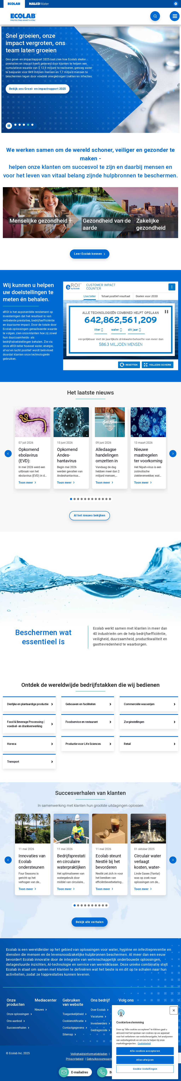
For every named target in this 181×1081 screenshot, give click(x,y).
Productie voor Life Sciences (83, 744)
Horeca (11, 744)
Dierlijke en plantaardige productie (27, 704)
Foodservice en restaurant (82, 722)
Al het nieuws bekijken (89, 515)
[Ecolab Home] (19, 17)
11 (106, 499)
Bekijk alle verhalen (89, 922)
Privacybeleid (74, 1059)
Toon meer (26, 482)
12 (110, 499)
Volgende (172, 453)
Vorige (8, 453)
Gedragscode (99, 1030)
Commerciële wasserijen (139, 704)
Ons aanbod (14, 1021)
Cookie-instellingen (145, 1069)
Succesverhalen (16, 1027)
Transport (13, 761)
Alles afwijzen (145, 1059)
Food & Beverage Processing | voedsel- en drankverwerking (25, 724)
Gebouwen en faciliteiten (81, 704)
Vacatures (97, 1016)
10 (103, 499)
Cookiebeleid (144, 1043)
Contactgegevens (73, 1027)
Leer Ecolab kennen (88, 253)
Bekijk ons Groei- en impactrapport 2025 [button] (37, 88)
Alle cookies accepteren (145, 1051)
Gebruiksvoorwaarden (101, 1059)
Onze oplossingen (17, 1014)
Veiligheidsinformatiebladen (89, 1054)
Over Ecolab (98, 1009)
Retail (127, 744)
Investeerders (99, 1023)
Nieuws (39, 1009)
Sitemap (68, 1034)
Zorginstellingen (134, 722)
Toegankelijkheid (73, 1014)
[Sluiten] (174, 1010)
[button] (155, 16)
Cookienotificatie (73, 1021)
